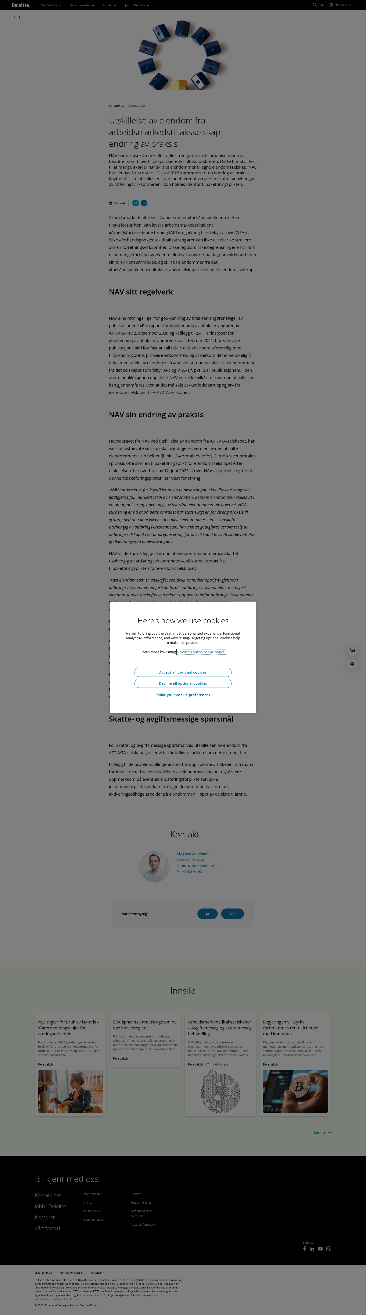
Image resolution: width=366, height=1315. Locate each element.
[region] (183, 657)
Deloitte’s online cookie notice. (201, 652)
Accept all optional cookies (183, 672)
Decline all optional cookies (183, 683)
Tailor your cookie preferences (183, 695)
